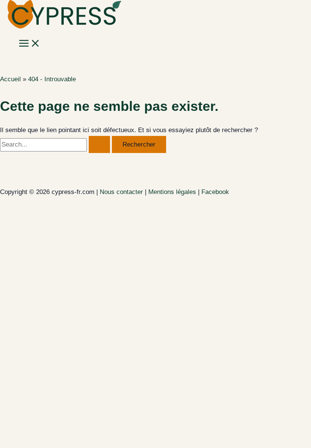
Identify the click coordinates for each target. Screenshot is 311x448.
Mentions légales (172, 192)
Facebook (215, 192)
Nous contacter (121, 192)
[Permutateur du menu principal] (30, 43)
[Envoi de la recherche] (99, 144)
